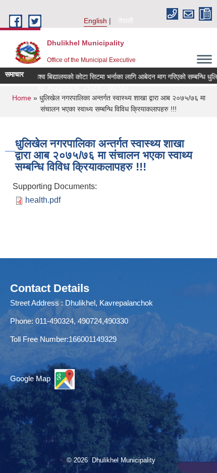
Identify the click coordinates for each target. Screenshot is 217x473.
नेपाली (125, 21)
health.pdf (43, 200)
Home (21, 98)
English (95, 21)
